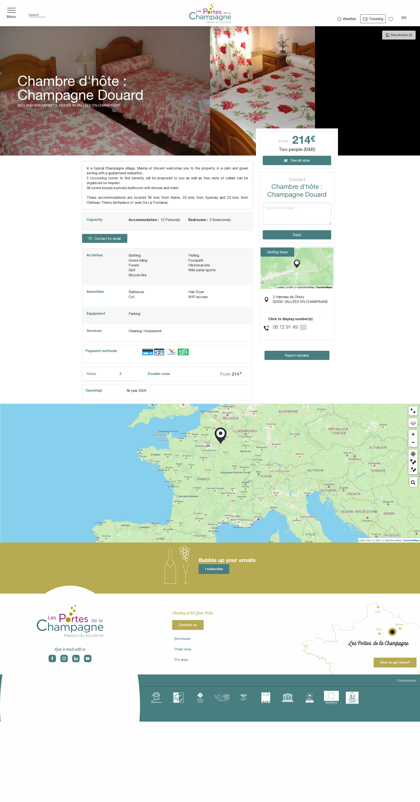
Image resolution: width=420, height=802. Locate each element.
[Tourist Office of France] (200, 698)
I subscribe (214, 569)
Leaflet (361, 540)
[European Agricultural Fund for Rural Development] (331, 697)
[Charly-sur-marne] (91, 698)
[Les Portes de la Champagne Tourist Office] (210, 13)
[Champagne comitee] (134, 698)
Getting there (277, 252)
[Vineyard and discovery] (309, 698)
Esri (369, 540)
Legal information (16, 680)
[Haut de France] (156, 698)
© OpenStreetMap (391, 540)
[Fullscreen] (413, 411)
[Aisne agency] (69, 698)
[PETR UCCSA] (222, 698)
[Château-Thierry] (113, 698)
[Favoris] (391, 18)
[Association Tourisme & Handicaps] (352, 697)
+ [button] (413, 434)
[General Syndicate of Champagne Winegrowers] (266, 698)
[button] (37, 13)
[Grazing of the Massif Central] (178, 698)
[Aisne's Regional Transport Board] (244, 698)
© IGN (376, 540)
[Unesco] (288, 698)
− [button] (413, 442)
